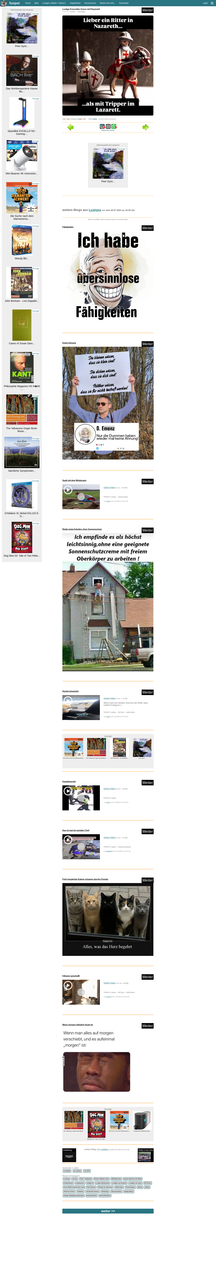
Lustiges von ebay (135, 1183)
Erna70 (108, 996)
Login (205, 3)
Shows (140, 1187)
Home (28, 3)
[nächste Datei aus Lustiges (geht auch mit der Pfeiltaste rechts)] (145, 130)
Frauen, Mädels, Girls (101, 1179)
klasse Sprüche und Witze (133, 1179)
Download (74, 119)
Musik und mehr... (107, 3)
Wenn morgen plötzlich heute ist (77, 1025)
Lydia (94, 119)
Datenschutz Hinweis (108, 130)
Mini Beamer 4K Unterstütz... (22, 131)
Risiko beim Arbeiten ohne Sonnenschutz (82, 529)
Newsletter (124, 3)
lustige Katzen (130, 992)
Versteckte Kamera (92, 1191)
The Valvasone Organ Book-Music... (22, 387)
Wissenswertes (116, 1191)
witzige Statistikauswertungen (74, 1195)
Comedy (67, 1179)
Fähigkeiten (68, 227)
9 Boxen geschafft (71, 976)
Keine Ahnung (69, 343)
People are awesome (124, 846)
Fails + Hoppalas (86, 1179)
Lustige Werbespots (102, 1183)
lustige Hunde (130, 712)
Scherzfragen (130, 1187)
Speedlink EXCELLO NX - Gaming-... (22, 90)
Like (64, 119)
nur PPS (87, 1171)
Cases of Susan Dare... (22, 301)
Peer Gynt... (96, 758)
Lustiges (46, 3)
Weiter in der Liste (145, 1150)
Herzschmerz (90, 3)
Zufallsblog (67, 1150)
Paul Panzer (91, 1187)
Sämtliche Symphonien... (22, 428)
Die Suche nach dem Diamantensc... (22, 175)
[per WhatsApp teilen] (113, 128)
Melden (80, 119)
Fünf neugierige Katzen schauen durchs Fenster (85, 879)
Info (84, 119)
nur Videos (77, 1171)
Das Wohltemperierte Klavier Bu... (22, 47)
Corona (74, 1179)
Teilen (68, 119)
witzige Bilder (81, 11)
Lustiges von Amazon (119, 1183)
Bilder (54, 3)
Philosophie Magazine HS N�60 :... (142, 764)
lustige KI (90, 1183)
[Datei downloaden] (108, 277)
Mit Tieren (121, 712)
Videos (61, 3)
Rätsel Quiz (119, 1187)
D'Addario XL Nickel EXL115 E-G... (22, 472)
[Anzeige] (22, 41)
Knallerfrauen (68, 1183)
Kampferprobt (69, 782)
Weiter (147, 10)
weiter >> (108, 1211)
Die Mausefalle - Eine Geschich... (21, 555)
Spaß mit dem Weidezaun (74, 480)
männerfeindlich (104, 1195)
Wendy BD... (22, 216)
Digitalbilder (75, 3)
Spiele (147, 1187)
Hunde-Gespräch (70, 691)
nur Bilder (67, 1171)
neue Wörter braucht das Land (74, 1187)
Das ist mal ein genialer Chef (75, 830)
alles (36, 3)
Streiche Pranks (123, 496)
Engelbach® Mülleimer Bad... (96, 1131)
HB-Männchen (116, 1179)
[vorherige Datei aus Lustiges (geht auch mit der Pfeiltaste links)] (70, 130)
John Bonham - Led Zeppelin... (22, 258)
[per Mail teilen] (108, 128)
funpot (14, 3)
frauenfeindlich (91, 1195)
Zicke (108, 802)
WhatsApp (105, 1191)
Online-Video (109, 487)
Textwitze (80, 1191)
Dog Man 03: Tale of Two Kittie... (22, 513)
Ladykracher (80, 1183)
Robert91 (109, 851)
